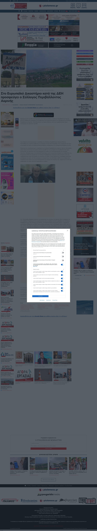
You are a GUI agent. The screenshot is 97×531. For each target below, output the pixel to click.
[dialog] (48, 265)
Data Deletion (42, 300)
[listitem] (48, 250)
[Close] (68, 231)
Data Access (48, 300)
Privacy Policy (54, 300)
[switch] (62, 252)
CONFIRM (40, 296)
